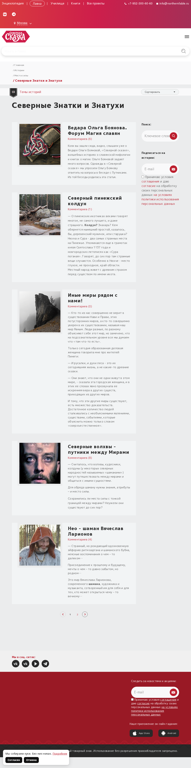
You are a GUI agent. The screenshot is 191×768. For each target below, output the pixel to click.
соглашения (150, 181)
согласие (149, 186)
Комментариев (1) (80, 209)
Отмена (31, 760)
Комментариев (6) (80, 139)
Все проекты (95, 3)
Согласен (14, 760)
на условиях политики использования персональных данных (160, 199)
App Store (144, 733)
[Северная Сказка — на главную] (16, 36)
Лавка (37, 3)
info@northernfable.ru (174, 3)
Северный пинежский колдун (95, 201)
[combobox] (160, 92)
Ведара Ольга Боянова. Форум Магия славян (97, 130)
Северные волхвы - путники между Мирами (98, 449)
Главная (19, 65)
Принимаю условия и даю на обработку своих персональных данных (160, 190)
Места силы (21, 75)
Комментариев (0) (80, 306)
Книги (75, 3)
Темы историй (31, 92)
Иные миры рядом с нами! (93, 298)
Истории (19, 70)
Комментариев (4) (80, 539)
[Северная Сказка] (15, 663)
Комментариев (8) (80, 458)
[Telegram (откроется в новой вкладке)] (14, 14)
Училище (57, 3)
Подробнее (60, 753)
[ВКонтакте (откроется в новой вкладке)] (5, 14)
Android (171, 733)
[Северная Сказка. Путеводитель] (25, 663)
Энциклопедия (13, 3)
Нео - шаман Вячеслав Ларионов (95, 531)
